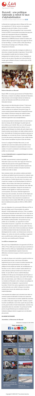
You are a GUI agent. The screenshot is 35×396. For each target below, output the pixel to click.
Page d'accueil (5, 8)
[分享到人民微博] (18, 328)
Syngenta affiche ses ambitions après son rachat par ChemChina (24, 358)
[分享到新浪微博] (15, 328)
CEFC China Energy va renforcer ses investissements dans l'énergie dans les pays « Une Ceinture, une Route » (25, 387)
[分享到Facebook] (9, 328)
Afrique (12, 8)
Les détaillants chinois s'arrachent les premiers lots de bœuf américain (9, 358)
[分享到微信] (25, 328)
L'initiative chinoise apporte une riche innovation (8, 372)
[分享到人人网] (22, 328)
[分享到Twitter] (12, 328)
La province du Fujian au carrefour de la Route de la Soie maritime (10, 384)
